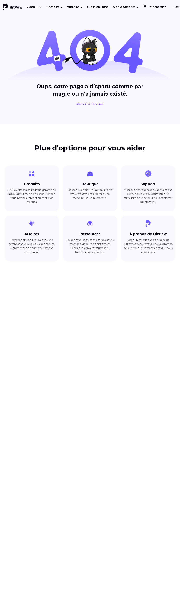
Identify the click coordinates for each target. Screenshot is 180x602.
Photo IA (53, 7)
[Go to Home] (12, 7)
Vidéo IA (32, 7)
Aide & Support (124, 7)
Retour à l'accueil (90, 104)
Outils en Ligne (98, 7)
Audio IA (73, 7)
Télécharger (157, 7)
